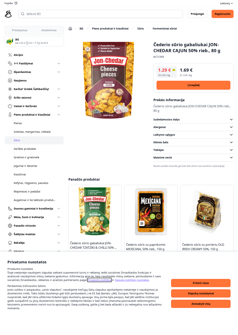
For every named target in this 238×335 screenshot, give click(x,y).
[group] (34, 41)
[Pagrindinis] (8, 14)
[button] (201, 283)
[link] (99, 280)
